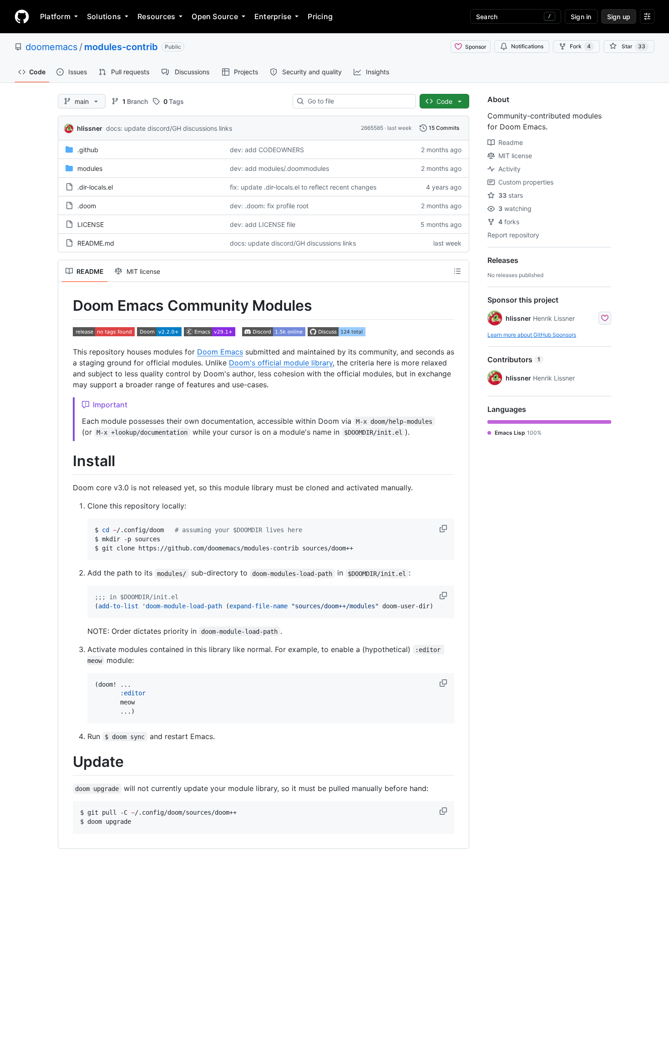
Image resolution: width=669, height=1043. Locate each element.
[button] (444, 528)
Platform (55, 16)
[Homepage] (22, 16)
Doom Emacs (220, 351)
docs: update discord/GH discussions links (169, 128)
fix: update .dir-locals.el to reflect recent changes (303, 187)
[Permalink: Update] (66, 761)
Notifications (527, 46)
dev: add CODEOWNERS (267, 150)
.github (87, 150)
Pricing (320, 16)
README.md (95, 243)
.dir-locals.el (95, 187)
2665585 (372, 127)
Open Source (215, 16)
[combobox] (358, 101)
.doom (86, 206)
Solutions (104, 16)
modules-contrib (121, 46)
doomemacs (51, 46)
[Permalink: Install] (66, 461)
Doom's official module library (281, 362)
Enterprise (272, 16)
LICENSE (90, 224)
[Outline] (457, 271)
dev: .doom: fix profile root (269, 206)
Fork (580, 46)
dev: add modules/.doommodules (279, 168)
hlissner (89, 128)
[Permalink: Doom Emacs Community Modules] (66, 305)
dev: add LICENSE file (262, 224)
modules (89, 168)
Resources (156, 16)
